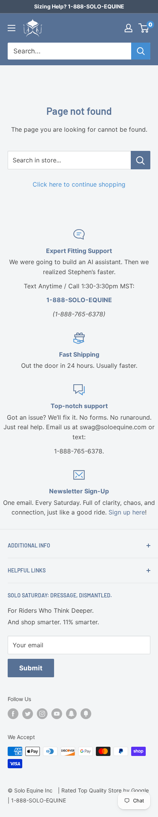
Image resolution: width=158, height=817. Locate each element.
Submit (31, 668)
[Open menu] (11, 28)
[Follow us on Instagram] (42, 713)
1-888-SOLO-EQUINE (38, 800)
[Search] (140, 51)
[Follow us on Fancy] (86, 713)
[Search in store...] (140, 160)
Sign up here (127, 512)
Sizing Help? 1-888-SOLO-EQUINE (79, 6)
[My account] (128, 28)
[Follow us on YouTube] (56, 713)
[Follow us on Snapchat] (71, 713)
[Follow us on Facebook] (13, 713)
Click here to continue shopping (79, 184)
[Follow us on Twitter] (27, 713)
